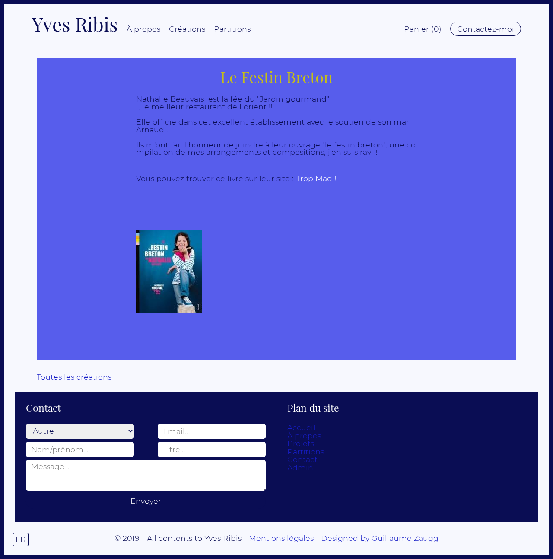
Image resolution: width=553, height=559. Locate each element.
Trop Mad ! (316, 178)
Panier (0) (423, 29)
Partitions (232, 29)
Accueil (301, 427)
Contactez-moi (485, 28)
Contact (302, 459)
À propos (143, 29)
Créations (187, 29)
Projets (300, 443)
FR (21, 539)
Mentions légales (281, 538)
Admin (300, 468)
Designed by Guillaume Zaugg (380, 538)
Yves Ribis (75, 23)
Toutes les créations (74, 377)
